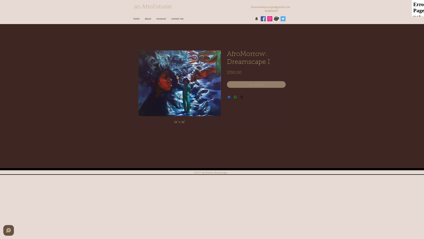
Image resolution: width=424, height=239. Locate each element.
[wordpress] (276, 18)
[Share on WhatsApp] (235, 97)
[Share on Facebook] (229, 97)
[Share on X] (242, 97)
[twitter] (283, 18)
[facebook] (263, 18)
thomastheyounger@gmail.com (270, 7)
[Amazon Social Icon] (256, 18)
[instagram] (269, 18)
